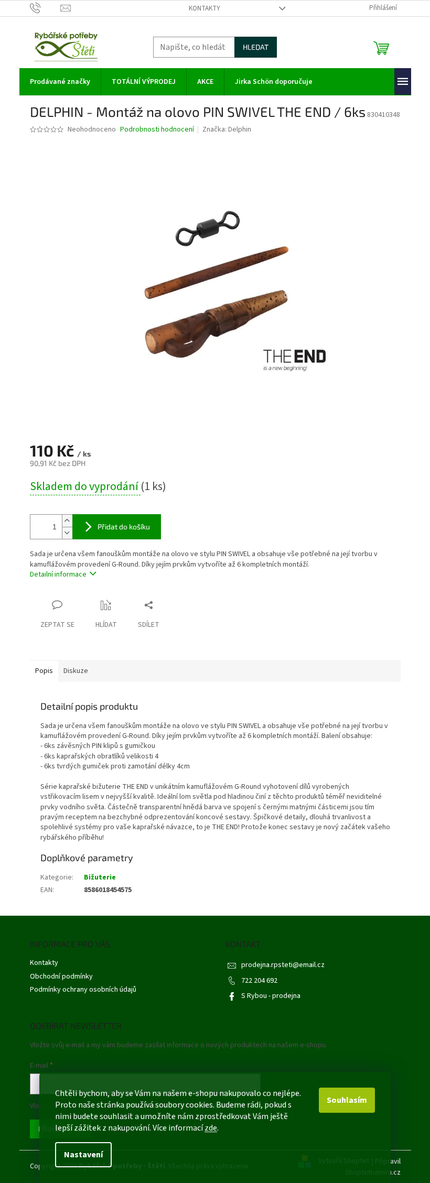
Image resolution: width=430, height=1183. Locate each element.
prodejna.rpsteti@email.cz (283, 965)
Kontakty (204, 8)
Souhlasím (347, 1100)
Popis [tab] (44, 671)
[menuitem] (60, 81)
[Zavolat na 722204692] (45, 8)
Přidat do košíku (124, 526)
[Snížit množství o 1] (67, 533)
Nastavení (83, 1154)
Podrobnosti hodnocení (157, 130)
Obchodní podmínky (61, 976)
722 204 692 (259, 980)
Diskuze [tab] (75, 671)
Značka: (226, 129)
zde (211, 1128)
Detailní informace (58, 574)
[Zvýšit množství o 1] (67, 521)
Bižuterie (100, 877)
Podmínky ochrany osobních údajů (83, 989)
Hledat (255, 46)
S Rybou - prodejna (270, 996)
